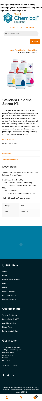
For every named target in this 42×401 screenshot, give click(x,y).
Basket (32, 395)
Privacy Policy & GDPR (10, 319)
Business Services (9, 299)
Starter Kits (32, 50)
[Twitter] (8, 375)
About (4, 271)
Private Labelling (8, 291)
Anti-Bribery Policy (9, 323)
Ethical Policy (7, 327)
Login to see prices (9, 139)
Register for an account (11, 279)
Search (21, 397)
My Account (30, 27)
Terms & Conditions (9, 315)
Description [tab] (6, 154)
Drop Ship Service (9, 295)
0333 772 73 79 (17, 27)
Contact (5, 275)
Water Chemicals (20, 50)
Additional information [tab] (10, 159)
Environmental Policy (10, 331)
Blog (4, 283)
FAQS (4, 287)
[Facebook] (3, 375)
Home (11, 50)
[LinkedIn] (12, 375)
